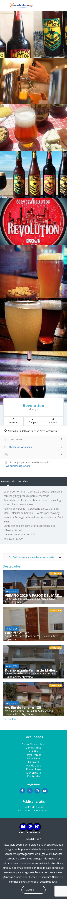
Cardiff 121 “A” (17, 632)
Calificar (53, 422)
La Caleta (33, 762)
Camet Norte (33, 747)
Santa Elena (33, 758)
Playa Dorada (33, 754)
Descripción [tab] (8, 481)
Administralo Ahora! (18, 466)
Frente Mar (33, 776)
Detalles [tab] (23, 481)
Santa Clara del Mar (33, 744)
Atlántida (33, 751)
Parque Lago (33, 769)
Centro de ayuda (33, 807)
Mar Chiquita (33, 772)
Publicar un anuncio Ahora (33, 810)
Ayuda (30, 889)
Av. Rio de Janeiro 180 (23, 707)
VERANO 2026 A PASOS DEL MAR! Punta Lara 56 (33, 595)
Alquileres (12, 591)
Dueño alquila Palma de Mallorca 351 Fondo (33, 670)
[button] (33, 539)
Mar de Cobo (33, 765)
